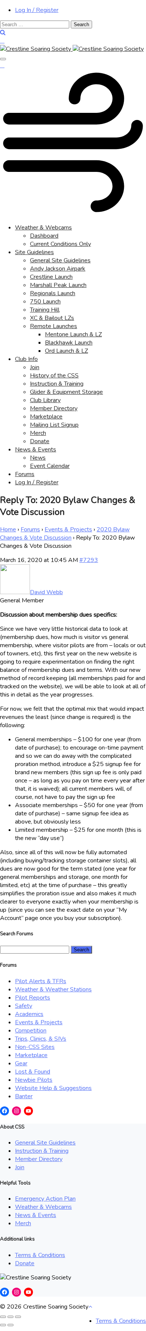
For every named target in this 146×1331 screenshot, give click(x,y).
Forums (24, 474)
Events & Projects (68, 529)
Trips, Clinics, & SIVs (40, 1039)
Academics (29, 1014)
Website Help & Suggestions (53, 1088)
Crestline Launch (51, 277)
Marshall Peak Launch (58, 285)
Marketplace (46, 417)
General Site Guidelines (60, 260)
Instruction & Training (56, 384)
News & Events (35, 449)
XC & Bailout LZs (52, 318)
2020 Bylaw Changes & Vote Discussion (65, 533)
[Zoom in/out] (18, 1317)
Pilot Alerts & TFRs (40, 981)
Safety (23, 1006)
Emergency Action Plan (45, 1199)
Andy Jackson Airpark (57, 269)
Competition (30, 1030)
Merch (38, 433)
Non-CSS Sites (35, 1047)
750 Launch (45, 301)
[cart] (2, 41)
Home (8, 529)
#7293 (88, 560)
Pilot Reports (32, 998)
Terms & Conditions (40, 1255)
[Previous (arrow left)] (3, 1325)
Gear (21, 1063)
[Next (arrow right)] (10, 1325)
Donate (39, 441)
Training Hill (45, 310)
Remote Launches (53, 326)
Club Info (26, 359)
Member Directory (53, 408)
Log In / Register (36, 10)
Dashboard (44, 236)
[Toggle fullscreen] (10, 1317)
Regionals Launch (52, 293)
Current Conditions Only (60, 244)
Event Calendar (50, 466)
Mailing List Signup (54, 425)
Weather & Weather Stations (53, 989)
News (38, 458)
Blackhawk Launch (68, 343)
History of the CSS (54, 375)
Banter (24, 1096)
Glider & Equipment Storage (66, 392)
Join (34, 367)
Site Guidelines (34, 252)
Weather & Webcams (43, 227)
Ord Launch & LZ (66, 351)
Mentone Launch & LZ (73, 334)
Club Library (45, 400)
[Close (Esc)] (3, 1317)
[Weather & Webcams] (73, 213)
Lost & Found (32, 1072)
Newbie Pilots (33, 1080)
